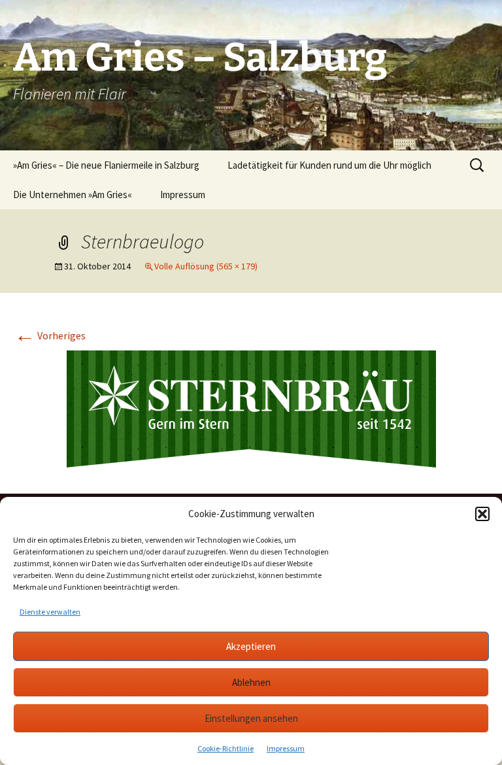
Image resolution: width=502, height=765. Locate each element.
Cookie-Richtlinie (225, 748)
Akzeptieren (251, 646)
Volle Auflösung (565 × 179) (206, 266)
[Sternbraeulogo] (251, 407)
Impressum (286, 748)
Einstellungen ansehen (251, 718)
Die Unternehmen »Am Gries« (72, 194)
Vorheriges (50, 335)
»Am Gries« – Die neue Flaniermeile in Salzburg (106, 165)
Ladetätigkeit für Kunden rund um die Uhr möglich (329, 165)
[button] (482, 513)
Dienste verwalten (50, 612)
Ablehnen (251, 682)
